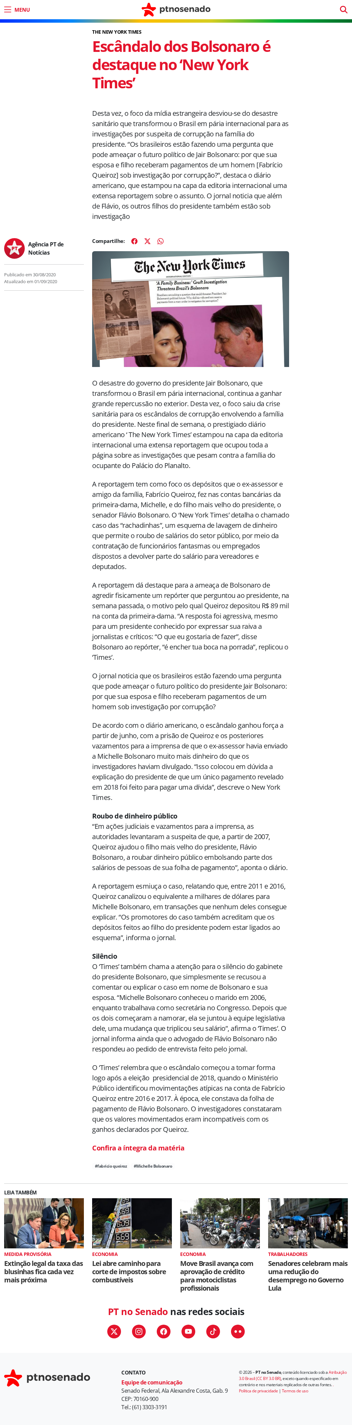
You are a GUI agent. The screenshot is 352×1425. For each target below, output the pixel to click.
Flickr (238, 1331)
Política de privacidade (258, 1391)
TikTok (213, 1331)
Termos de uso (295, 1391)
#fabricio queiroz (111, 1166)
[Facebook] (134, 241)
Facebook (163, 1331)
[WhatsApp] (160, 241)
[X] (147, 241)
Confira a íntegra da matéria (138, 1148)
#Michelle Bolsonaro (153, 1166)
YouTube (188, 1331)
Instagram (139, 1331)
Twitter (114, 1331)
